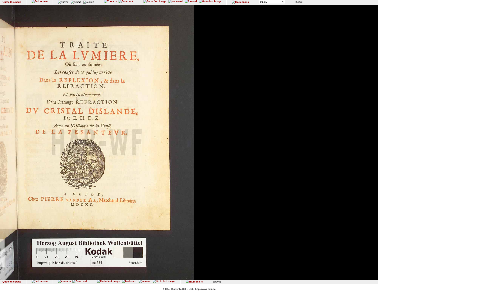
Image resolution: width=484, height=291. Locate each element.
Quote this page (11, 2)
